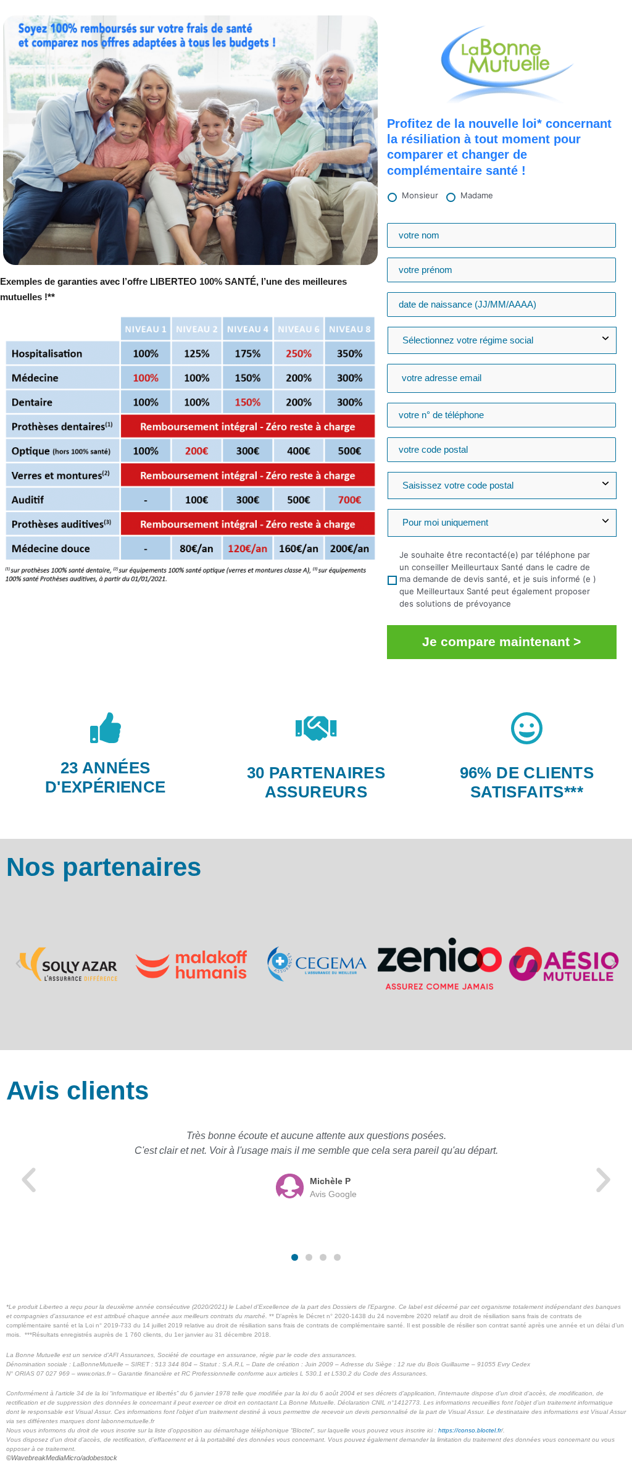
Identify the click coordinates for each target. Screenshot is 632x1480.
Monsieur (420, 195)
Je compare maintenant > (501, 641)
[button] (18, 964)
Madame (476, 195)
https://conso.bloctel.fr (469, 1430)
